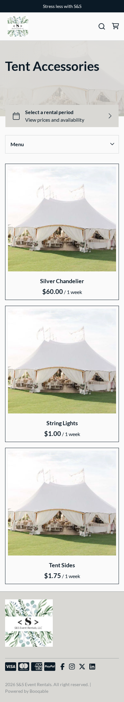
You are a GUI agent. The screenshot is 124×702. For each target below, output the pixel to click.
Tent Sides (62, 564)
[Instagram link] (72, 667)
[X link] (82, 667)
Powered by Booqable (26, 691)
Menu (17, 144)
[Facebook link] (62, 667)
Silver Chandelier (62, 280)
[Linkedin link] (92, 667)
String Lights (62, 422)
